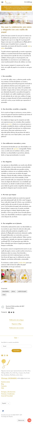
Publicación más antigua (16, 320)
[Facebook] (2, 355)
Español (4, 403)
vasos (29, 46)
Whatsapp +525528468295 (9, 378)
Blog (2, 384)
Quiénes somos (5, 382)
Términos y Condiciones (8, 394)
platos (3, 48)
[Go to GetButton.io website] (29, 423)
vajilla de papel (22, 291)
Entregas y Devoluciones (8, 392)
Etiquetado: (4, 288)
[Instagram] (4, 355)
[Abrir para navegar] (2, 2)
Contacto (3, 386)
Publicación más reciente (16, 328)
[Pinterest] (7, 355)
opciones (16, 148)
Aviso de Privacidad (7, 396)
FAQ (2, 388)
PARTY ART (19, 415)
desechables (5, 291)
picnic (10, 124)
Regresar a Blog (16, 324)
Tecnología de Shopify (7, 416)
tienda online (22, 262)
